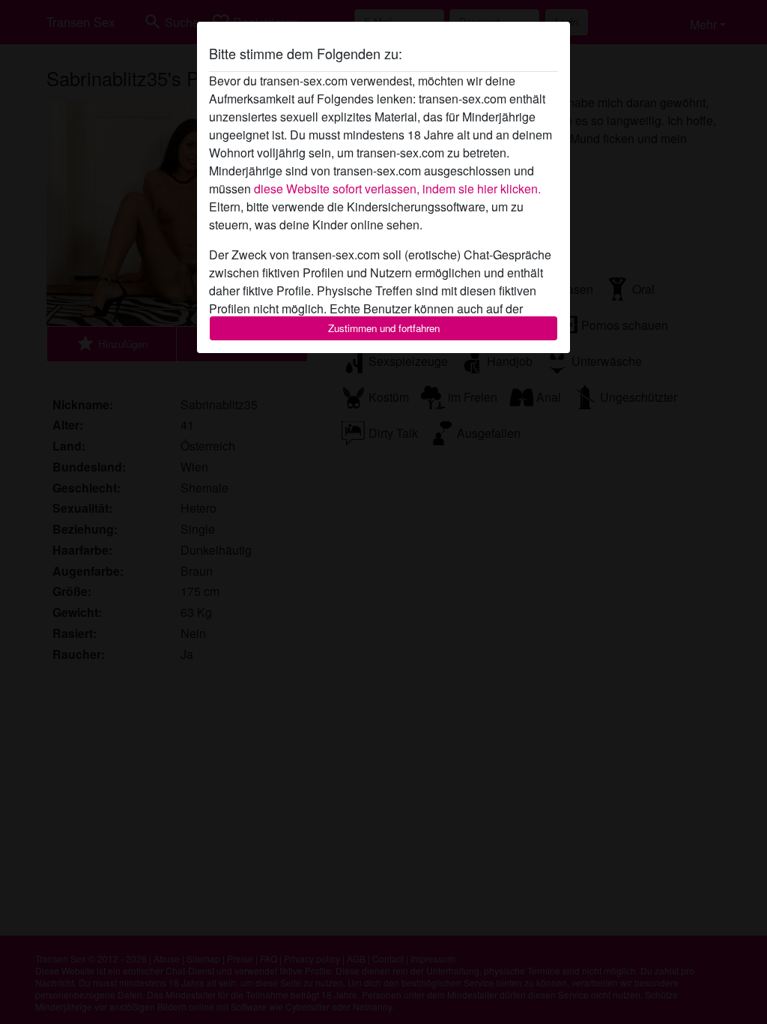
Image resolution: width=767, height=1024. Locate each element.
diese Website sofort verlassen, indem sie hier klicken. (397, 188)
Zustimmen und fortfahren (384, 328)
